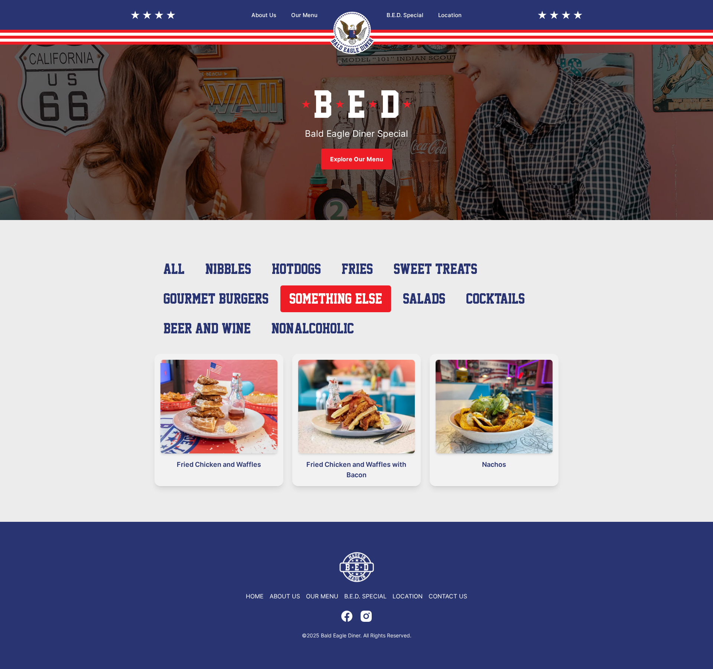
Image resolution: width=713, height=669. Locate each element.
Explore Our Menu (356, 159)
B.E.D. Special (405, 15)
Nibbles (228, 269)
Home (255, 596)
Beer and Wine (207, 328)
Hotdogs (296, 269)
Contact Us (448, 596)
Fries (357, 269)
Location (450, 15)
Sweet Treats (435, 269)
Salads (424, 299)
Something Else (335, 299)
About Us (263, 15)
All (174, 269)
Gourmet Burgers (215, 299)
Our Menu (304, 15)
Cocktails (495, 299)
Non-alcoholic (312, 328)
